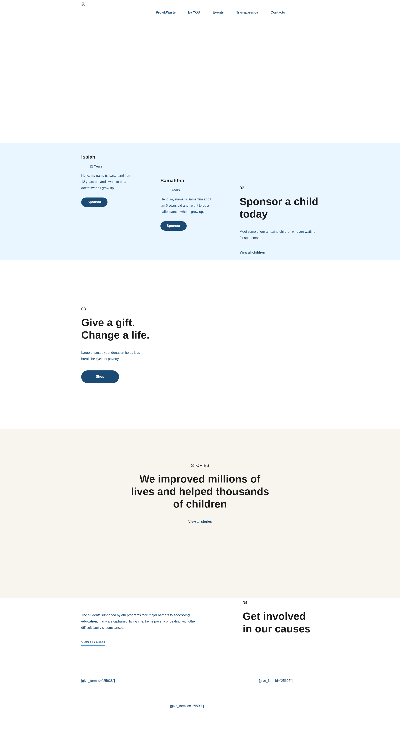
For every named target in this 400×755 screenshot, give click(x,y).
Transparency (247, 12)
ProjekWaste (166, 12)
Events (218, 12)
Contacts (278, 12)
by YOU (194, 12)
